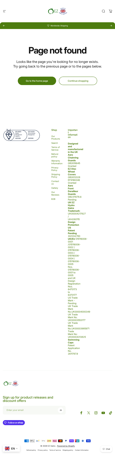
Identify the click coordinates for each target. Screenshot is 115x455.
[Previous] (4, 25)
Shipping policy (68, 450)
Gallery (54, 188)
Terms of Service (55, 148)
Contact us (55, 182)
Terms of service (55, 450)
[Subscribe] (60, 410)
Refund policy (54, 155)
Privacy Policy (54, 168)
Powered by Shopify (66, 446)
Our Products (55, 137)
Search (54, 143)
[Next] (111, 25)
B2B (53, 199)
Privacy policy (43, 450)
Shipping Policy (55, 175)
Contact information (81, 450)
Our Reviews (55, 193)
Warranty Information (57, 162)
